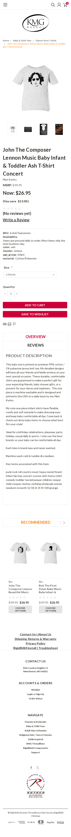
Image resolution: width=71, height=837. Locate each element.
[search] (52, 4)
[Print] (9, 324)
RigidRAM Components (35, 748)
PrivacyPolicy (35, 643)
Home (6, 40)
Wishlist (35, 689)
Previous (6, 88)
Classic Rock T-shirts (46, 40)
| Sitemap (35, 816)
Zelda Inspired (35, 739)
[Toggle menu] (5, 6)
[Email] (5, 324)
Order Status (35, 698)
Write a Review (16, 219)
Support (35, 752)
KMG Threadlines (35, 743)
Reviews (35, 345)
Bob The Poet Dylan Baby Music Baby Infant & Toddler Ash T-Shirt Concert (50, 592)
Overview (36, 336)
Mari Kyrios (10, 179)
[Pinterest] (14, 324)
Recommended (35, 522)
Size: (8, 267)
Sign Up (40, 694)
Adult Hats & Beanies (36, 730)
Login (30, 694)
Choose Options (20, 609)
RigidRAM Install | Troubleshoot (35, 648)
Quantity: (9, 286)
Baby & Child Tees (22, 40)
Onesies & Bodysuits (35, 721)
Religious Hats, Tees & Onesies (35, 734)
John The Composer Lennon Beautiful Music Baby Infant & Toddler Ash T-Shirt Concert (20, 594)
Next (64, 88)
